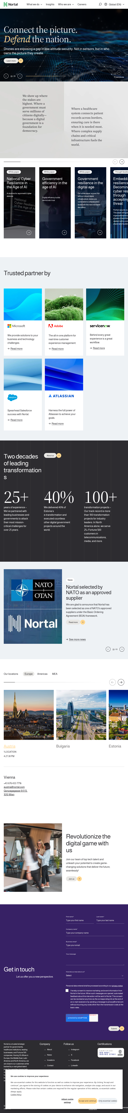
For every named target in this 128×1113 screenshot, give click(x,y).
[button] (100, 4)
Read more (16, 348)
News (49, 1055)
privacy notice (117, 986)
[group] (29, 724)
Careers (82, 4)
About (49, 1049)
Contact (50, 1065)
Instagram (75, 1049)
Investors (50, 1060)
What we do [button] (33, 4)
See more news (77, 639)
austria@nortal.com (14, 787)
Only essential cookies (107, 1101)
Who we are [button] (64, 4)
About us (50, 455)
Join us (71, 879)
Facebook (75, 1060)
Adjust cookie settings (67, 1101)
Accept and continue (87, 1101)
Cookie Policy (16, 1094)
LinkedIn (74, 1065)
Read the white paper (14, 63)
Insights (50, 4)
